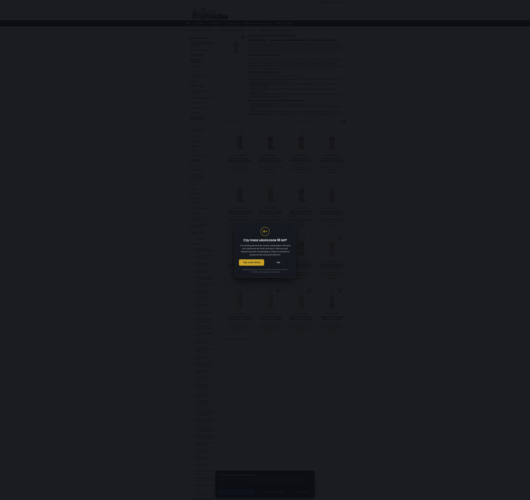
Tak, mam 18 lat (251, 262)
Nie (278, 262)
